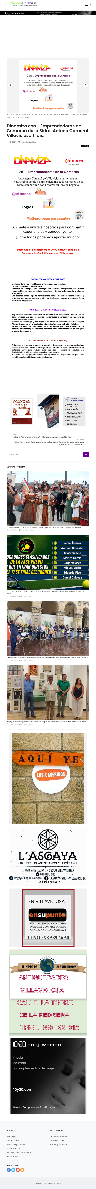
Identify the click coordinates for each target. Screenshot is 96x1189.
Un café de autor (14, 1148)
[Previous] (10, 85)
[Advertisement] (48, 34)
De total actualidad (28, 142)
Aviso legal (11, 1136)
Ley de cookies (13, 1140)
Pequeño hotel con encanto (19, 1152)
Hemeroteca (12, 1156)
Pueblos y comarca (58, 1144)
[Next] (85, 85)
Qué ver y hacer (57, 1140)
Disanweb (56, 1183)
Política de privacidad (16, 1144)
